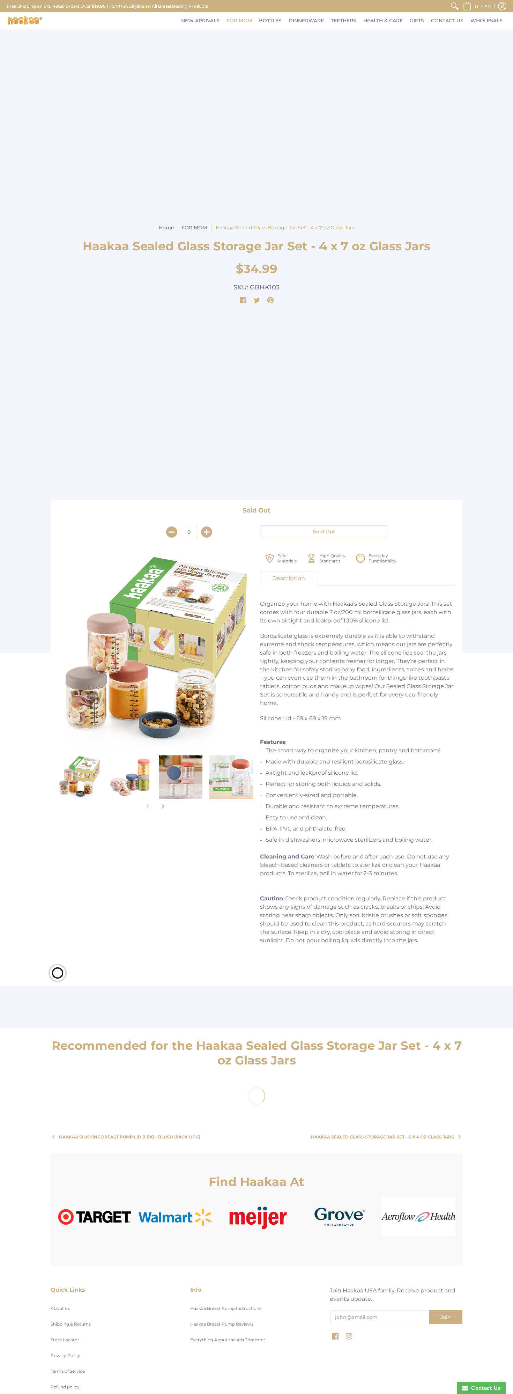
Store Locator (65, 1339)
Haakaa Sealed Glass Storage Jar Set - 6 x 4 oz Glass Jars (382, 1136)
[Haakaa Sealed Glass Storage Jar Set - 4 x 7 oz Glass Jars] (155, 650)
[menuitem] (454, 6)
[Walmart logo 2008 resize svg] (176, 1216)
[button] (477, 6)
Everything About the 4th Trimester (227, 1339)
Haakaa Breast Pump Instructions (225, 1308)
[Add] (206, 532)
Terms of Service (68, 1371)
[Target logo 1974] (95, 1217)
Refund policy (65, 1386)
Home (166, 227)
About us (60, 1308)
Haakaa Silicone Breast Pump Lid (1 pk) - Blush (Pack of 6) (129, 1136)
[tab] (288, 578)
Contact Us (484, 1388)
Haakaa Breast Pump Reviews (221, 1324)
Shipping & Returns (71, 1324)
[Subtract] (171, 532)
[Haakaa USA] (25, 20)
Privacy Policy (65, 1355)
